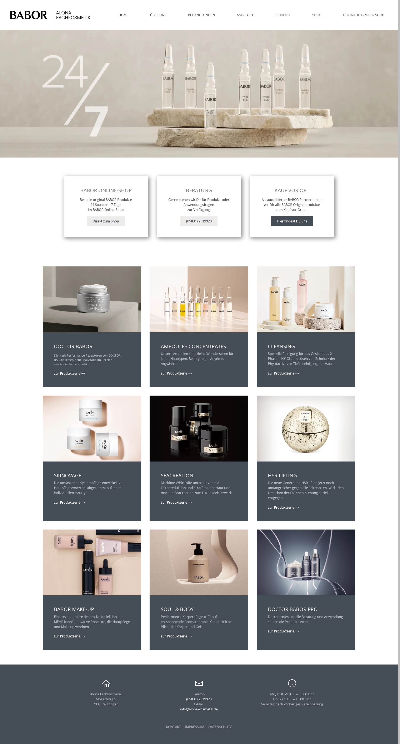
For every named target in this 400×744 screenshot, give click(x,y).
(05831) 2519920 (199, 221)
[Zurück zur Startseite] (50, 15)
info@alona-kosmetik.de (199, 709)
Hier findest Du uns (292, 221)
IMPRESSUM (194, 727)
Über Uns (158, 15)
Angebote (245, 15)
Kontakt (283, 15)
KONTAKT (173, 727)
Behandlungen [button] (201, 15)
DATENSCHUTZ (220, 727)
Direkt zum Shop (106, 221)
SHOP (316, 15)
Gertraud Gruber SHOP (363, 15)
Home (123, 15)
